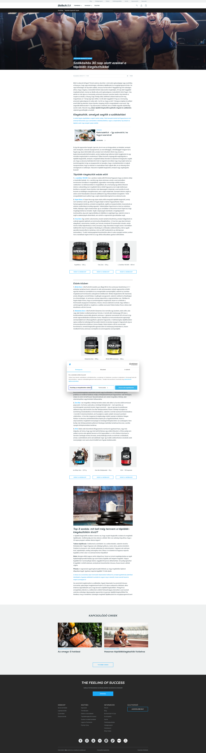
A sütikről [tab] (127, 369)
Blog (91, 1)
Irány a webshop (80, 272)
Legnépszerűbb (62, 710)
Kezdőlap (60, 10)
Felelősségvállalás (117, 1)
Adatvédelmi (61, 750)
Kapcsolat (144, 1)
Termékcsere (84, 710)
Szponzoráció (134, 1)
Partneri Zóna (85, 725)
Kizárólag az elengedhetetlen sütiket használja (80, 387)
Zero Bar (77, 403)
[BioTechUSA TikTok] (113, 741)
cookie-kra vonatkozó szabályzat (76, 750)
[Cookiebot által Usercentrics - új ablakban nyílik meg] (130, 364)
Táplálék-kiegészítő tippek (72, 10)
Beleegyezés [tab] (78, 369)
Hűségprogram (99, 1)
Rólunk (107, 1)
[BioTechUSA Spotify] (100, 741)
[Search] (137, 5)
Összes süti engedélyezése (126, 387)
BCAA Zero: (78, 287)
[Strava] (119, 741)
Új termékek (61, 713)
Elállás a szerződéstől (87, 713)
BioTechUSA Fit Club (110, 713)
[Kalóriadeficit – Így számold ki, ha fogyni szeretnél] (85, 135)
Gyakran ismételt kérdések (88, 719)
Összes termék (62, 716)
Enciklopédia (107, 716)
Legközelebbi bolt (138, 709)
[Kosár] (146, 5)
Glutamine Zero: (80, 311)
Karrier (126, 1)
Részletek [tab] (103, 369)
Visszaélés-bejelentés (103, 750)
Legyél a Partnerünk (86, 722)
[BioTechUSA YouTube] (93, 741)
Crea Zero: (78, 219)
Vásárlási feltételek (142, 750)
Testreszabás (102, 387)
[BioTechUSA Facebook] (80, 741)
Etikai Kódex (107, 731)
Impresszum (107, 728)
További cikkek (103, 665)
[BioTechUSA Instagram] (87, 741)
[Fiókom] (141, 5)
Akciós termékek (62, 708)
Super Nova (78, 199)
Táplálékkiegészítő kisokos (88, 716)
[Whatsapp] (125, 741)
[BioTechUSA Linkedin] (106, 741)
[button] (77, 5)
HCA (76, 429)
